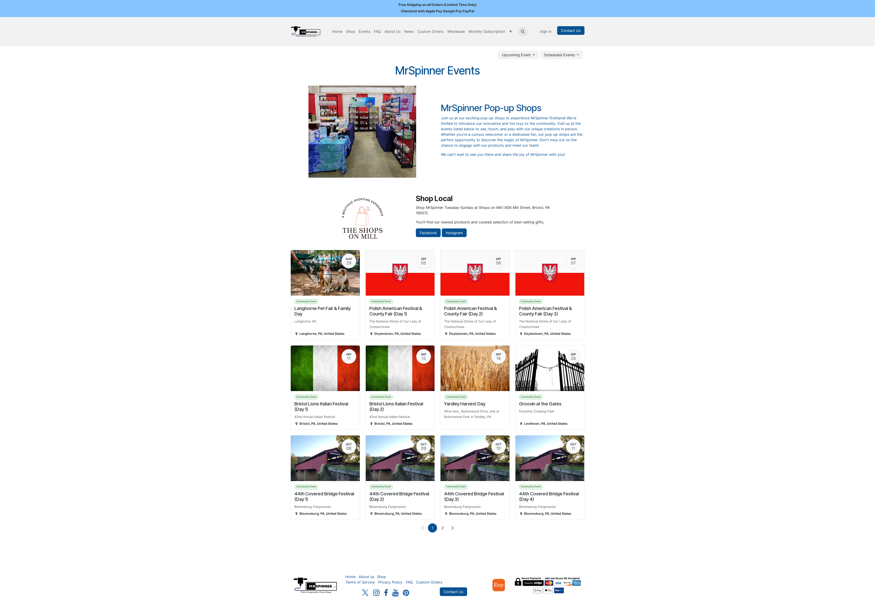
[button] (523, 31)
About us (366, 576)
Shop (381, 576)
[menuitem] (337, 31)
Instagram (454, 232)
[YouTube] (395, 592)
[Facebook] (386, 592)
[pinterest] (406, 592)
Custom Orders (429, 582)
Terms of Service (360, 582)
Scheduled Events (560, 55)
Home (350, 576)
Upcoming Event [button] (517, 55)
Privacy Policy (390, 582)
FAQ (409, 582)
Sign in (545, 31)
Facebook (428, 232)
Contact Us (571, 30)
